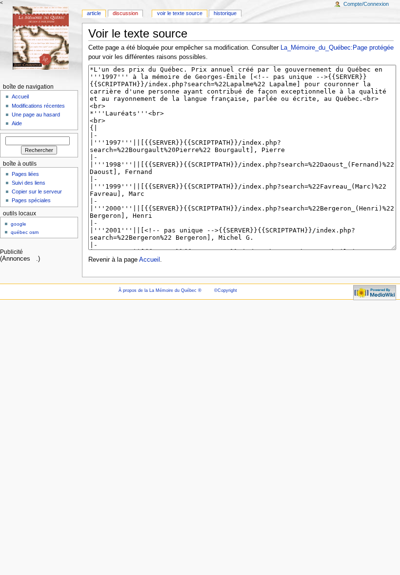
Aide (17, 123)
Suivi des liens (28, 183)
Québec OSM (25, 232)
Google (18, 224)
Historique (225, 13)
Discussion (125, 13)
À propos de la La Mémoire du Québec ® (160, 290)
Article (94, 13)
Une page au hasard (36, 114)
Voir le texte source (179, 13)
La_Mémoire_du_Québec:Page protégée (337, 47)
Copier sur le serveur (37, 191)
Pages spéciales (31, 200)
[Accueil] (41, 38)
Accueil (149, 259)
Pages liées (25, 174)
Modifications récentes (38, 106)
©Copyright (225, 290)
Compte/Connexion (366, 4)
